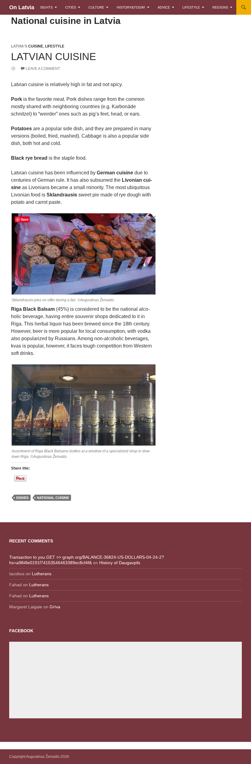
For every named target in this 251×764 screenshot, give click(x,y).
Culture (96, 7)
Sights (46, 7)
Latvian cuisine (53, 56)
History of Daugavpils (119, 562)
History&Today (131, 7)
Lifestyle (191, 7)
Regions (220, 7)
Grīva (55, 606)
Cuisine (35, 46)
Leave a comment (43, 69)
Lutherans (41, 573)
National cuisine (53, 498)
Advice (164, 7)
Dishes (22, 498)
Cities (70, 7)
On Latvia (21, 7)
